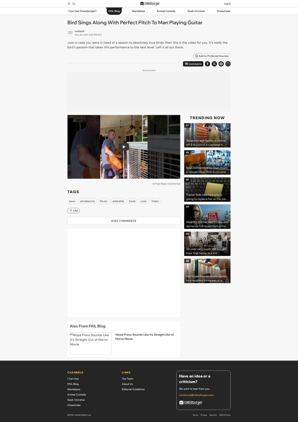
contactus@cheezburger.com (196, 395)
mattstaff (79, 31)
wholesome (87, 201)
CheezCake (74, 405)
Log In (227, 3)
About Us (127, 383)
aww (72, 201)
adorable (118, 201)
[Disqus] (124, 274)
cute (143, 201)
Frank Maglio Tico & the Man (167, 184)
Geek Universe (76, 399)
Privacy (204, 415)
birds (132, 201)
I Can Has (73, 378)
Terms (195, 415)
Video (155, 201)
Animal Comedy (76, 394)
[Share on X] (214, 64)
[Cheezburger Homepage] (150, 4)
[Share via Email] (228, 64)
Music (104, 201)
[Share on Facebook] (207, 64)
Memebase (73, 389)
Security (213, 415)
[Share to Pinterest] (221, 64)
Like (75, 210)
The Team (127, 378)
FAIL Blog (73, 383)
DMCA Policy (225, 415)
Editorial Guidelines (133, 389)
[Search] (73, 4)
